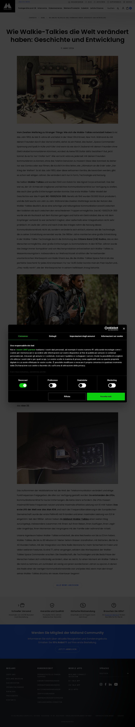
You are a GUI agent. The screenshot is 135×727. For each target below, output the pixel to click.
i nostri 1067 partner (25, 350)
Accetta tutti (106, 396)
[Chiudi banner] (124, 328)
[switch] (52, 385)
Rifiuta (67, 396)
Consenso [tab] (23, 336)
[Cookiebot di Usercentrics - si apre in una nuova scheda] (106, 329)
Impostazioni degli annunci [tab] (82, 336)
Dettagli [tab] (52, 336)
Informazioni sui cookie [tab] (112, 336)
